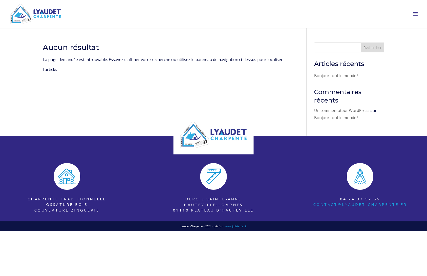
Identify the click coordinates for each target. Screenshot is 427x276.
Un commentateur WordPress (341, 110)
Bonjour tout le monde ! (336, 75)
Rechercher (372, 47)
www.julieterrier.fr (236, 226)
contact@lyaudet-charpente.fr (360, 204)
